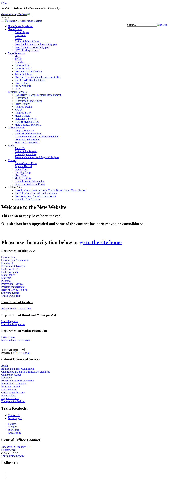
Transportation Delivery (13, 401)
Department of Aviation (17, 302)
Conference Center (11, 374)
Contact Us (14, 415)
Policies (12, 423)
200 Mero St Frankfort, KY (16, 446)
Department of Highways (18, 250)
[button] (162, 24)
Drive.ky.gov (8, 337)
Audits (4, 365)
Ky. (5, 2)
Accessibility (14, 432)
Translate (26, 352)
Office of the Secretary (13, 392)
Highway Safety (9, 272)
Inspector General (10, 386)
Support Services (10, 398)
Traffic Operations (10, 295)
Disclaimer (13, 429)
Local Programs (9, 321)
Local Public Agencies (13, 324)
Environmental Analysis (13, 266)
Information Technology (14, 383)
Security (12, 426)
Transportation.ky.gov (12, 455)
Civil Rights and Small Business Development (25, 371)
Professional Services (12, 283)
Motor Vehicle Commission (15, 340)
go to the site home (101, 242)
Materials (6, 277)
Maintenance (8, 274)
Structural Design (10, 292)
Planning (6, 280)
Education (6, 377)
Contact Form (8, 449)
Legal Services (9, 389)
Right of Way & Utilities (14, 289)
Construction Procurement (15, 260)
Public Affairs (8, 395)
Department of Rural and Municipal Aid (28, 315)
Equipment (7, 263)
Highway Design (10, 269)
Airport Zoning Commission (16, 308)
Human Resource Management (17, 380)
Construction (8, 257)
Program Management (12, 286)
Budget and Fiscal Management (17, 368)
